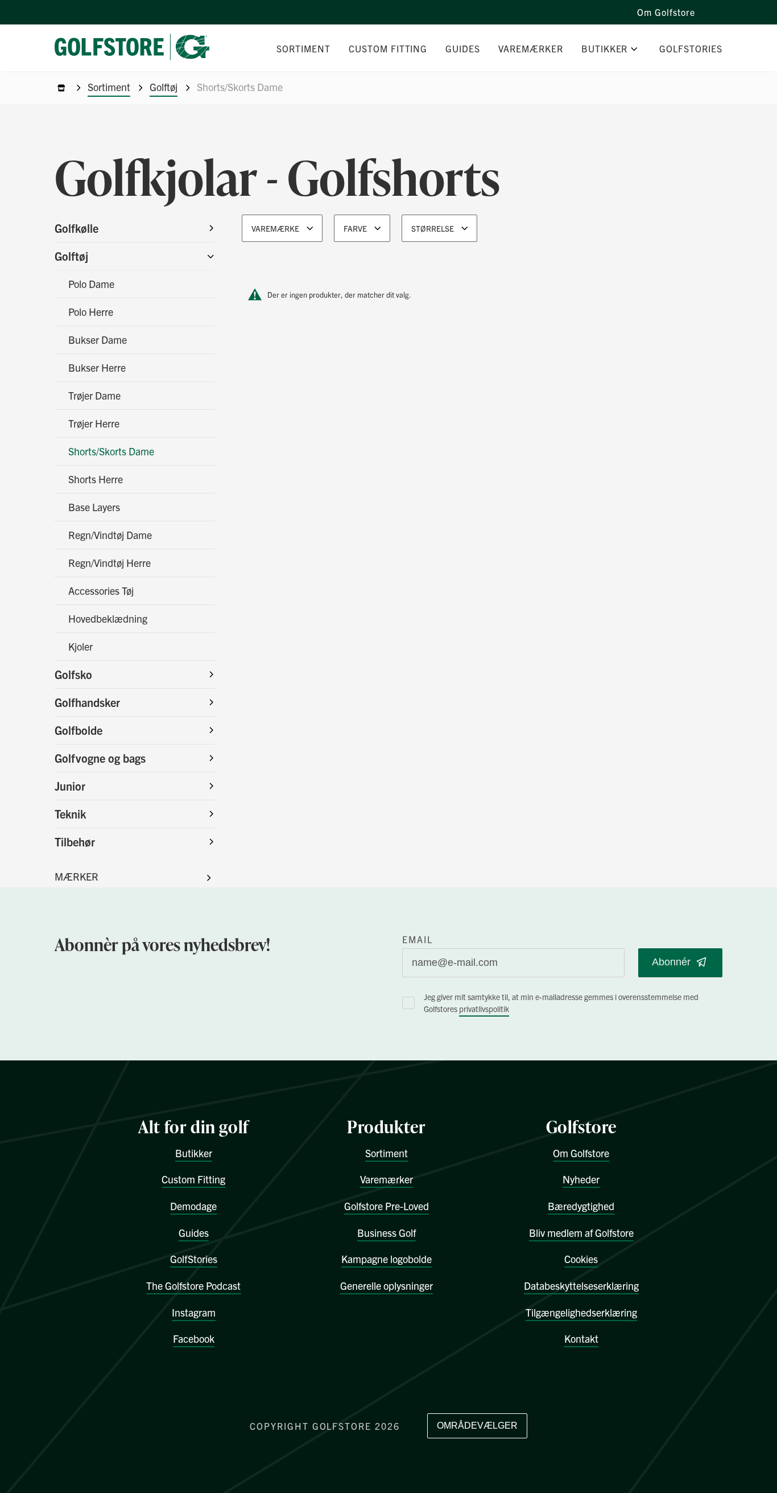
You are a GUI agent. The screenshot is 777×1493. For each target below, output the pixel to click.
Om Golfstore (666, 12)
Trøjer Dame (94, 395)
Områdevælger (477, 1425)
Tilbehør (75, 841)
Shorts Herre (95, 479)
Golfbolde (78, 730)
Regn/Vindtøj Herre (109, 562)
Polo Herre (90, 311)
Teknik (70, 814)
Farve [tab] (355, 228)
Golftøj (163, 86)
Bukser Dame (97, 339)
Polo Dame (91, 283)
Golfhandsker (87, 702)
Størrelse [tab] (432, 228)
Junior (70, 786)
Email (417, 939)
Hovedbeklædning (107, 618)
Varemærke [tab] (275, 228)
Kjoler (80, 646)
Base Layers (94, 506)
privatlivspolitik (484, 1008)
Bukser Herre (97, 367)
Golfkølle (76, 228)
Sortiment (109, 86)
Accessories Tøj (101, 590)
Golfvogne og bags (100, 758)
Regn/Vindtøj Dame (110, 534)
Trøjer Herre (93, 423)
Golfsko (73, 674)
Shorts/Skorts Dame (111, 451)
